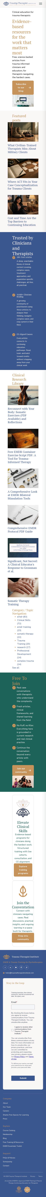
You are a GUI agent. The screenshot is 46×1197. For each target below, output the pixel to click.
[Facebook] (5, 967)
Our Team (7, 1107)
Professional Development (24, 654)
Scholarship (7, 1162)
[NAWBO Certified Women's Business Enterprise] (18, 1189)
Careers (6, 1111)
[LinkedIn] (10, 967)
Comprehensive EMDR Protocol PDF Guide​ (22, 529)
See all (15, 667)
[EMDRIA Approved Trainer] (27, 1189)
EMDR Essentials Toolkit (12, 1146)
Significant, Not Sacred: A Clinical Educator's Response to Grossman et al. (23, 566)
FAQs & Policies (9, 1158)
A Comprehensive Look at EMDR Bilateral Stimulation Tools (22, 495)
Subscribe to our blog (21, 87)
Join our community (21, 770)
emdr (22, 616)
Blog (5, 1138)
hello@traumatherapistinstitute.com (20, 973)
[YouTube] (16, 967)
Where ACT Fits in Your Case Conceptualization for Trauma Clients (23, 185)
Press (5, 1119)
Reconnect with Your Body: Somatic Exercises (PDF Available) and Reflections (21, 415)
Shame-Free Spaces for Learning (16, 1115)
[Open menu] (40, 3)
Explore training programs (23, 870)
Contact (6, 1166)
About (5, 1103)
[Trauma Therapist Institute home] (19, 3)
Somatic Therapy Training (18, 602)
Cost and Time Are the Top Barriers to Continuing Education (22, 221)
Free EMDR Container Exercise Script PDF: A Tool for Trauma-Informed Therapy (22, 457)
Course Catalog (9, 1130)
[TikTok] (27, 967)
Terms (40, 1176)
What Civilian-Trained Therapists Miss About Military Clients (22, 149)
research (23, 647)
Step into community (23, 937)
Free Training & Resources (13, 1142)
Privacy (32, 1176)
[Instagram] (21, 967)
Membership (7, 1134)
